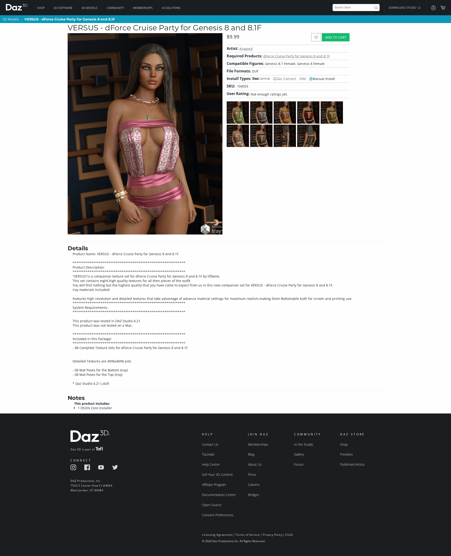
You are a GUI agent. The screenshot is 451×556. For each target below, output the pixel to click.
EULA (289, 535)
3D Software (63, 8)
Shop (41, 8)
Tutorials (208, 454)
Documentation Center (219, 494)
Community (115, 8)
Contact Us (210, 444)
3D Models (89, 8)
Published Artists (352, 464)
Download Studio (403, 8)
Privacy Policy (272, 535)
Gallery (299, 454)
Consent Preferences (217, 515)
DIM (302, 78)
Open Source (212, 505)
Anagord (246, 48)
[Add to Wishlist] (316, 37)
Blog (251, 454)
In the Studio (303, 444)
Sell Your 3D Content (217, 474)
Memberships (143, 8)
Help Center (211, 464)
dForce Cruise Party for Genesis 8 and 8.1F (296, 56)
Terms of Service (247, 535)
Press (252, 474)
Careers (254, 484)
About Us (255, 464)
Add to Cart (335, 37)
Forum (298, 464)
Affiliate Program (214, 484)
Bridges (253, 494)
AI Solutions (171, 8)
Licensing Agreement (217, 535)
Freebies (346, 454)
